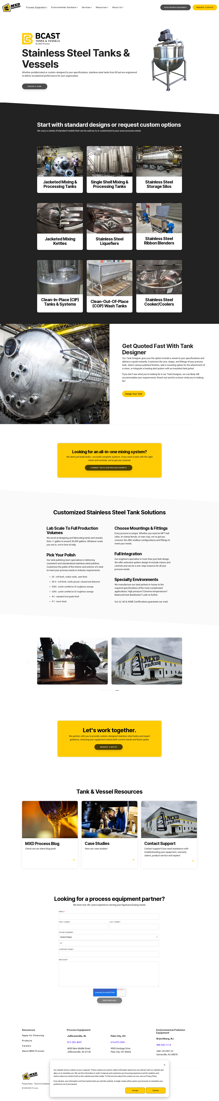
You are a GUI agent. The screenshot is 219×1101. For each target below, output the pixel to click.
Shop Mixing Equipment (175, 7)
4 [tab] (116, 691)
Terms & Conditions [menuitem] (42, 1084)
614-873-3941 (118, 1042)
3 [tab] (111, 691)
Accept (135, 1090)
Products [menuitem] (27, 1040)
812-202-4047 (74, 1042)
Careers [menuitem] (26, 1046)
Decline (156, 1090)
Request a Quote (204, 7)
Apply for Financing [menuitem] (33, 1035)
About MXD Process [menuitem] (33, 1051)
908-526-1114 (163, 1045)
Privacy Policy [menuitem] (27, 1084)
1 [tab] (101, 691)
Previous (30, 662)
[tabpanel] (72, 661)
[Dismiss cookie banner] (164, 1065)
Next (189, 662)
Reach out (162, 377)
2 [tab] (106, 691)
